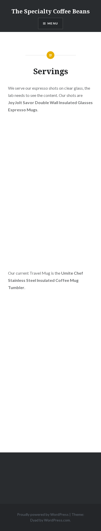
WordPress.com (57, 520)
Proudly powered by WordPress (43, 514)
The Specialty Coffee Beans (50, 11)
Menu (52, 23)
